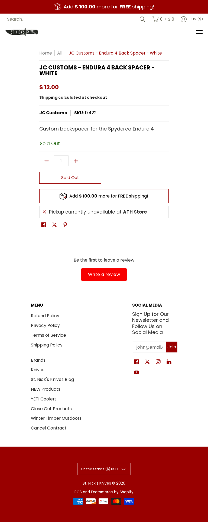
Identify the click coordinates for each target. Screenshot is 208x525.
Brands (38, 360)
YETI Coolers (44, 399)
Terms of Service (48, 335)
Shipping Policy (47, 345)
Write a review (104, 274)
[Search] (142, 19)
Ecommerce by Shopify (112, 492)
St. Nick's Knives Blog (52, 379)
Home (45, 53)
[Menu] (199, 32)
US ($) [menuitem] (197, 19)
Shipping (48, 97)
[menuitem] (163, 19)
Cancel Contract (49, 428)
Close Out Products (51, 409)
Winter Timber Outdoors (56, 418)
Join (171, 347)
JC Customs (53, 113)
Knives (37, 370)
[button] (43, 225)
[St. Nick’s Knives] (21, 32)
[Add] (76, 161)
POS (78, 492)
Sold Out (70, 177)
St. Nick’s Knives (97, 483)
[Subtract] (46, 161)
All (59, 53)
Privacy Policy (45, 325)
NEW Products (45, 389)
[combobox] (71, 19)
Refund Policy (45, 316)
